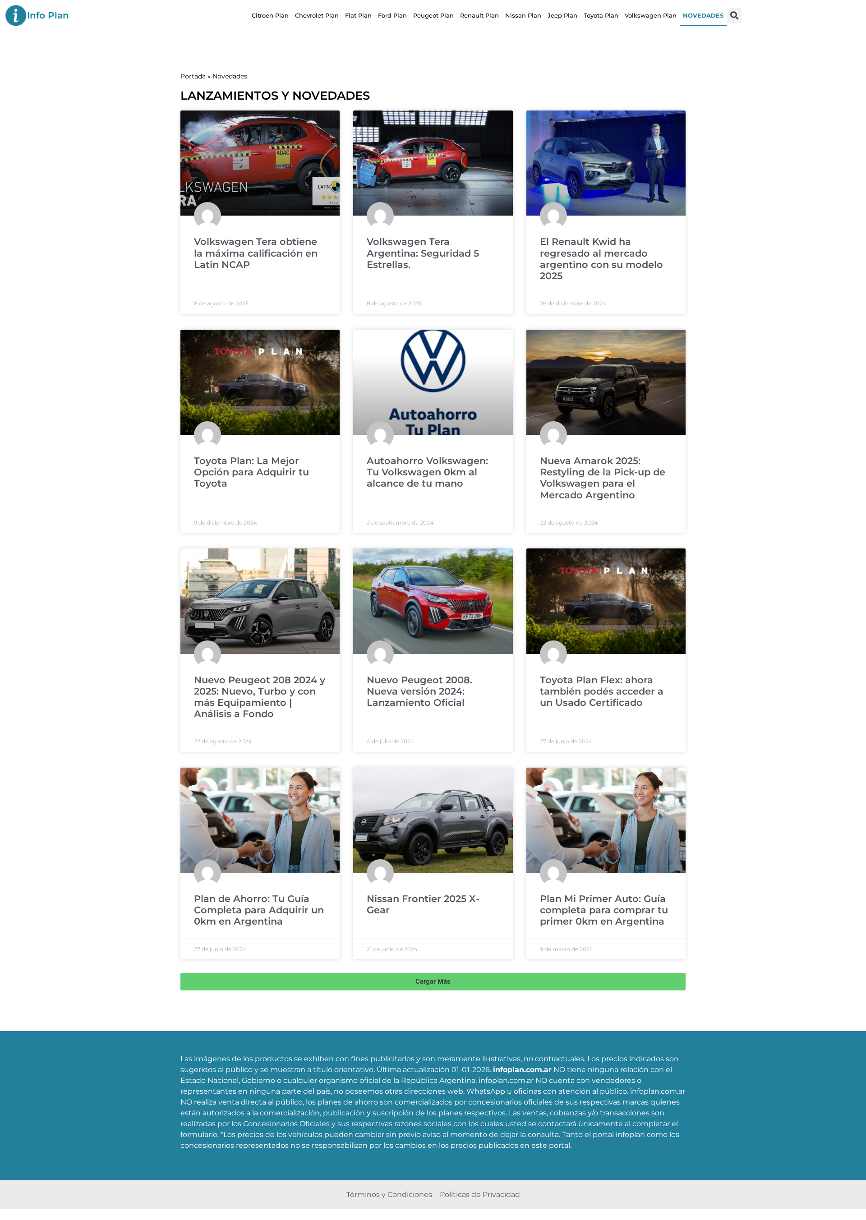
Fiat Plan (358, 15)
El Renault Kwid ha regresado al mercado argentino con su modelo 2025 (601, 258)
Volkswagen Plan (651, 15)
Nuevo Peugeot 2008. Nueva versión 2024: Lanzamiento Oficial (419, 691)
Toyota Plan (601, 15)
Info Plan (48, 15)
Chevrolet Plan (317, 15)
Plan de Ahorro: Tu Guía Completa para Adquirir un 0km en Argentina (259, 910)
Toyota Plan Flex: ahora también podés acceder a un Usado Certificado (601, 691)
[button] (734, 15)
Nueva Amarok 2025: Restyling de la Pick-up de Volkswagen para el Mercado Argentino (602, 478)
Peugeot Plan (433, 15)
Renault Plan (479, 15)
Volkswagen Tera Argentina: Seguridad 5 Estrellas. (423, 253)
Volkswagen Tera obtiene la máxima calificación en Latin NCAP (256, 253)
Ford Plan (392, 15)
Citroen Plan (270, 15)
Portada (193, 76)
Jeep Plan (562, 15)
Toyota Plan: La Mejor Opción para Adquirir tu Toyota (251, 472)
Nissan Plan (523, 15)
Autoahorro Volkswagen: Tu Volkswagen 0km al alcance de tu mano (427, 472)
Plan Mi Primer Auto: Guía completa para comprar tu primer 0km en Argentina (604, 910)
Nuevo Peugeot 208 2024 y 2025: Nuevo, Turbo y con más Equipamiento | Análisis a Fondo (259, 697)
